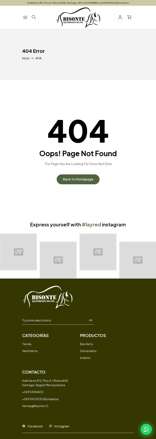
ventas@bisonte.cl (35, 406)
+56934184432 (32, 392)
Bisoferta (86, 344)
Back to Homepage (78, 179)
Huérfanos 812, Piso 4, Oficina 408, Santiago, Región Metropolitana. (45, 383)
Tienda (26, 344)
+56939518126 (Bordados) (40, 399)
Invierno (85, 357)
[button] (33, 17)
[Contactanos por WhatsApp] (146, 429)
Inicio (25, 58)
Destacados (88, 351)
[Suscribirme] (90, 320)
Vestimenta (29, 351)
